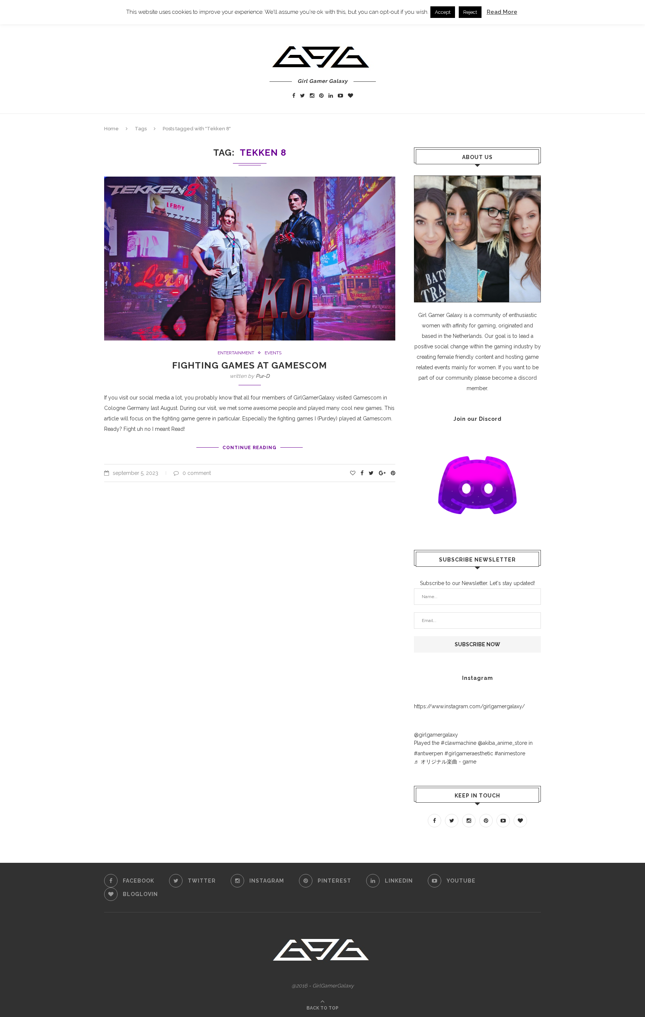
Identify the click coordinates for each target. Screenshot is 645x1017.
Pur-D (262, 376)
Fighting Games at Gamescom (249, 365)
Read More (502, 12)
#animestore (510, 753)
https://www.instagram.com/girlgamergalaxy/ (469, 706)
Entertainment (236, 352)
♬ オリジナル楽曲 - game (445, 762)
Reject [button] (470, 12)
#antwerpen (428, 753)
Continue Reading (249, 447)
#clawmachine (458, 743)
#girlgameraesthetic (469, 753)
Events (273, 352)
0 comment (197, 473)
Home (111, 128)
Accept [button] (443, 12)
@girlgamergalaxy (436, 735)
